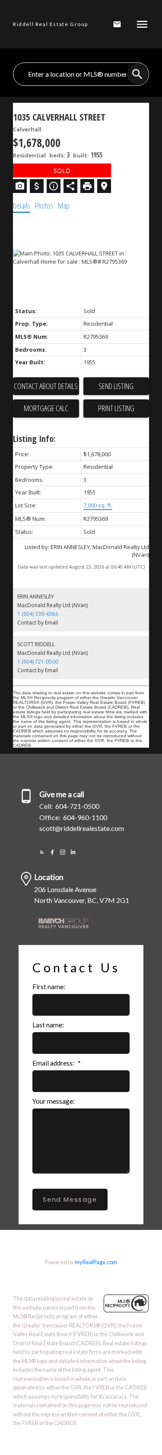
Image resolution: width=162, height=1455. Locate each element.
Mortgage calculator (46, 408)
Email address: (54, 1063)
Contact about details (46, 386)
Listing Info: (34, 439)
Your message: (53, 1101)
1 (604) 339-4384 (37, 614)
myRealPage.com (96, 1262)
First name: (48, 987)
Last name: (48, 1025)
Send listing (115, 386)
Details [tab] (21, 205)
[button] (41, 852)
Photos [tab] (44, 205)
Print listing (116, 408)
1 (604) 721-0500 (37, 661)
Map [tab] (64, 205)
